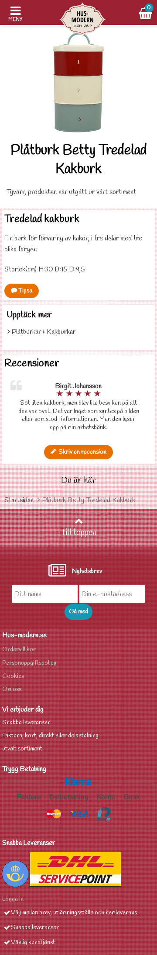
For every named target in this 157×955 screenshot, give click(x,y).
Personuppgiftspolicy (29, 663)
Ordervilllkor (19, 650)
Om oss (11, 689)
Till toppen (78, 532)
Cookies (13, 676)
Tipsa (24, 291)
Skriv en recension (81, 452)
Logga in (13, 899)
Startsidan (19, 500)
